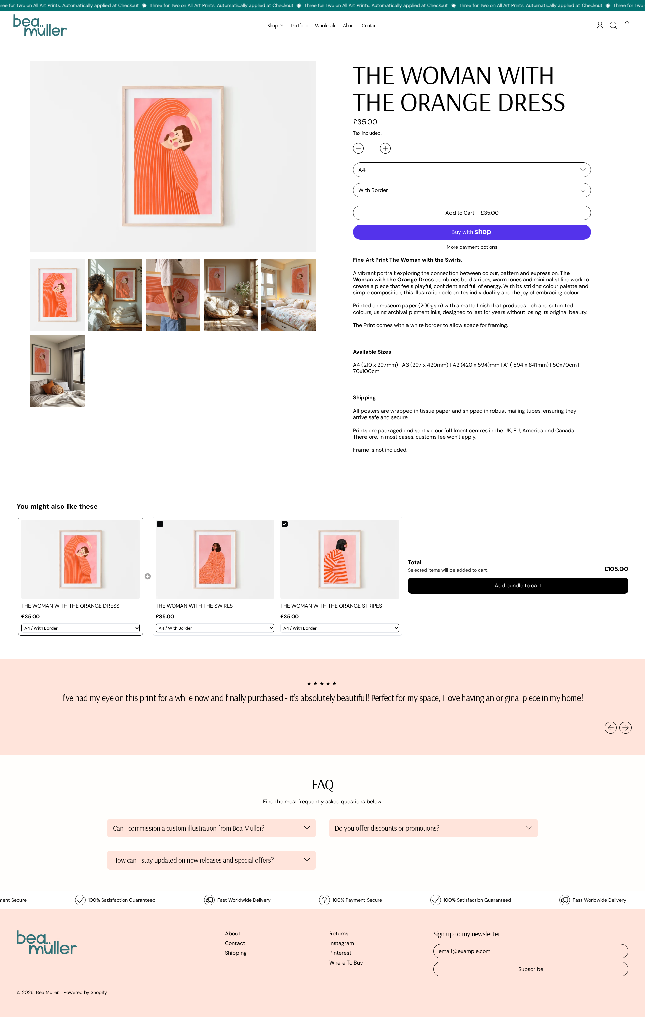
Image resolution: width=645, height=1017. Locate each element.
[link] (80, 559)
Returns (338, 933)
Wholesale (325, 25)
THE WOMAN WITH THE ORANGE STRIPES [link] (331, 605)
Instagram (341, 943)
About (349, 25)
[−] (358, 148)
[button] (613, 25)
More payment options (472, 247)
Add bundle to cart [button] (517, 585)
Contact (370, 25)
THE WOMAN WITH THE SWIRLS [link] (194, 605)
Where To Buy (346, 962)
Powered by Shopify (85, 992)
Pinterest (340, 952)
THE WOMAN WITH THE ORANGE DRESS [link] (70, 605)
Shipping (236, 952)
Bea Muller (47, 992)
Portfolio (299, 25)
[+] (385, 148)
